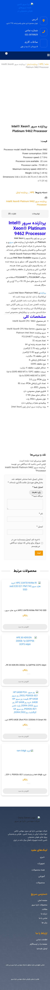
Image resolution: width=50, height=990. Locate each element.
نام (41, 514)
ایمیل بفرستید (42, 948)
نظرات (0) (12, 213)
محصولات (40, 883)
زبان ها (44, 922)
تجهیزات (41, 863)
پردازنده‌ (43, 293)
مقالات (44, 909)
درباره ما (44, 913)
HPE (41, 64)
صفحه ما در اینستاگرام (38, 944)
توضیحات (36, 213)
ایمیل (40, 526)
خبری (42, 857)
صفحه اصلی (42, 900)
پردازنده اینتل (32, 64)
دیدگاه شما (37, 496)
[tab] (37, 213)
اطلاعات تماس (41, 939)
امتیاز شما (37, 487)
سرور (11, 242)
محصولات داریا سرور (39, 905)
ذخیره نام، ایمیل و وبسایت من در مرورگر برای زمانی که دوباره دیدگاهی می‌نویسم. (25, 543)
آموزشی (41, 876)
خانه (47, 64)
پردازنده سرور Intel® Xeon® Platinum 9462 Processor (26, 203)
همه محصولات (38, 870)
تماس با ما (43, 918)
